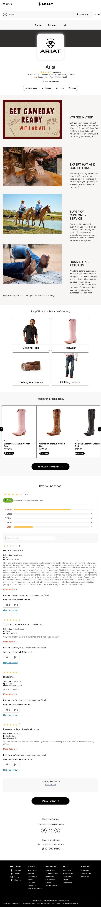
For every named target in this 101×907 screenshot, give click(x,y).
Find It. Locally (85, 14)
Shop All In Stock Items (48, 467)
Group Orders (50, 880)
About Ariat (67, 870)
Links (74, 88)
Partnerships (67, 883)
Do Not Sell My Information (70, 903)
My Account (85, 870)
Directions (32, 88)
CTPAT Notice (56, 903)
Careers (48, 883)
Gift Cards (31, 883)
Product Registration (35, 889)
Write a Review (49, 801)
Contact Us (32, 886)
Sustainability (68, 873)
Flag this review (10, 610)
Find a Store (50, 870)
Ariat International (49, 900)
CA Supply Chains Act (43, 903)
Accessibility (6, 903)
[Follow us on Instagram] (50, 830)
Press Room (67, 877)
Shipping (31, 873)
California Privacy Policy (28, 903)
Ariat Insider (85, 877)
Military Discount (51, 886)
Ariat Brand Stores (52, 873)
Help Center (32, 870)
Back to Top (50, 784)
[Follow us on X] (57, 830)
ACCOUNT (85, 867)
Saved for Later (86, 873)
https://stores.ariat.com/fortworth (50, 824)
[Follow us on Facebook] (44, 830)
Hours (61, 88)
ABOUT (66, 867)
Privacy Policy (15, 903)
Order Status (32, 877)
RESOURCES (51, 867)
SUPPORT (32, 867)
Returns (30, 880)
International (50, 877)
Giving (65, 880)
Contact (48, 88)
